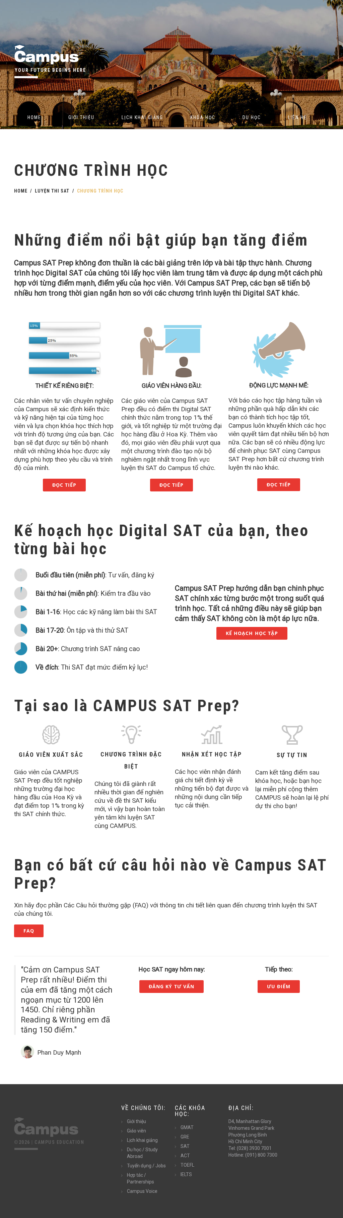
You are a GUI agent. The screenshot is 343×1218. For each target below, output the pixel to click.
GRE (185, 1137)
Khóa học (202, 117)
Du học (252, 117)
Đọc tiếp (64, 485)
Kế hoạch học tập (252, 633)
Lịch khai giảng (142, 117)
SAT (185, 1146)
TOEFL (187, 1165)
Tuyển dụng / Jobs (146, 1165)
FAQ (28, 931)
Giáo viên (136, 1130)
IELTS (186, 1174)
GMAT (187, 1127)
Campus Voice (142, 1191)
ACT (185, 1155)
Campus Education (59, 1142)
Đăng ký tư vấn (172, 986)
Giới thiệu (81, 117)
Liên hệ (297, 117)
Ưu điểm (279, 986)
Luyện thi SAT (52, 191)
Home (34, 117)
